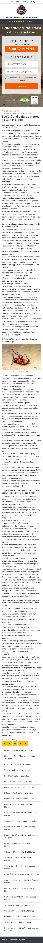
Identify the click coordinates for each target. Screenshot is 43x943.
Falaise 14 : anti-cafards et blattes (18, 793)
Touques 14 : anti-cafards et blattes (19, 905)
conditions (25, 78)
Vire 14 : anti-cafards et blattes (17, 770)
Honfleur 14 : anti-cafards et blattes (19, 798)
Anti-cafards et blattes (11, 111)
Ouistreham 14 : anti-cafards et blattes (20, 787)
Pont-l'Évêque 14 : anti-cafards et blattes (21, 874)
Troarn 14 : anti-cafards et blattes (18, 922)
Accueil (5, 940)
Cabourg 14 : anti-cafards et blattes (19, 911)
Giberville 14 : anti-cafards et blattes (19, 852)
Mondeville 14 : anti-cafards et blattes (20, 781)
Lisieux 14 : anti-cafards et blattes (18, 750)
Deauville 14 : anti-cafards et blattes (19, 916)
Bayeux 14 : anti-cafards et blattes (18, 764)
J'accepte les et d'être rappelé (23, 79)
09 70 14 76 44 (22, 48)
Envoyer (21, 86)
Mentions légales (17, 940)
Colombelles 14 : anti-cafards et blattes (20, 821)
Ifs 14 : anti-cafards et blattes (16, 776)
